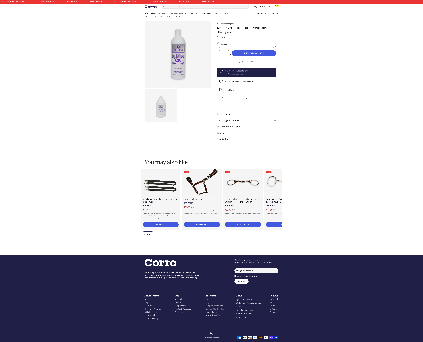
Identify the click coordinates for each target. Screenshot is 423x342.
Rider (215, 13)
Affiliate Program (152, 312)
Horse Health (163, 13)
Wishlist (262, 7)
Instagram (274, 309)
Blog (255, 7)
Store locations (242, 317)
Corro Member (151, 315)
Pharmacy (179, 312)
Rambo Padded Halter (193, 199)
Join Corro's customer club (234, 74)
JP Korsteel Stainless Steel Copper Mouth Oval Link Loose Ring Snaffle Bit (243, 200)
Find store (259, 13)
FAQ (266, 13)
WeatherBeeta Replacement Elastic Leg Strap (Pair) (160, 200)
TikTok (272, 305)
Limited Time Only (81, 2)
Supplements (194, 13)
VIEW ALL (148, 234)
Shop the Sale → (57, 2)
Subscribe (241, 281)
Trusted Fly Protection (32, 2)
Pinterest (274, 312)
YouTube (273, 302)
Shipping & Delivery (214, 305)
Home (146, 17)
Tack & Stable (206, 13)
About (147, 299)
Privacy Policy (252, 276)
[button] (276, 6)
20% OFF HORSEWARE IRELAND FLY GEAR (111, 2)
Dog (221, 13)
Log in (270, 7)
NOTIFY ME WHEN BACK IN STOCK (254, 53)
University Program (153, 309)
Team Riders (150, 305)
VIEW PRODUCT (161, 224)
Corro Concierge (152, 318)
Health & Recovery (183, 309)
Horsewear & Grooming (179, 13)
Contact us (274, 13)
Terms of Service (212, 315)
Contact (208, 299)
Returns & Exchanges (214, 309)
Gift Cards (179, 302)
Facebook (274, 299)
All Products (180, 299)
